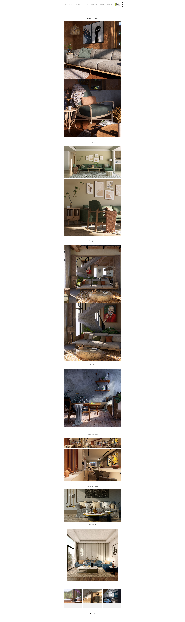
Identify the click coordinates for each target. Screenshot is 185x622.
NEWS (70, 4)
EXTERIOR (85, 4)
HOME (65, 4)
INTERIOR (78, 4)
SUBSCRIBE (109, 4)
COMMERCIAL (94, 4)
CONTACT (102, 4)
